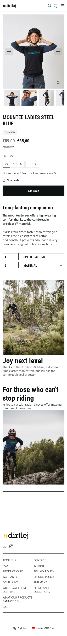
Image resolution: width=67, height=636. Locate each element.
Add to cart (33, 191)
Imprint (39, 566)
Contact (40, 560)
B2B (5, 607)
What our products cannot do (17, 599)
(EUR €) (43, 628)
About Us (9, 560)
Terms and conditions (42, 590)
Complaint (10, 582)
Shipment (40, 582)
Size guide (13, 180)
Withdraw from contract (14, 590)
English (21, 628)
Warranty (10, 577)
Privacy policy (44, 571)
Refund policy (44, 577)
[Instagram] (11, 546)
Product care (13, 571)
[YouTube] (4, 546)
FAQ (5, 566)
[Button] (9, 51)
